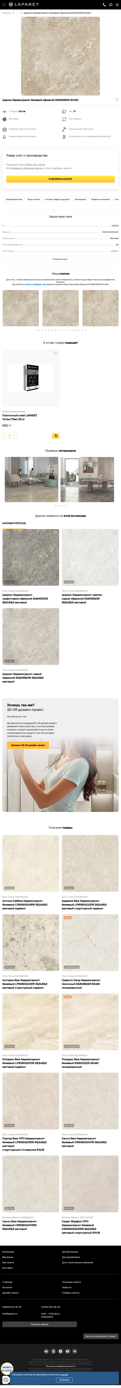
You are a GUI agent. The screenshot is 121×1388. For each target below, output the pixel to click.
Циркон (115, 251)
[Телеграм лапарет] (74, 1351)
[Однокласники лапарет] (53, 1351)
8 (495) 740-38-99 (50, 1307)
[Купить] (55, 435)
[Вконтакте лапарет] (46, 1351)
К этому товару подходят (57, 199)
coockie (64, 1374)
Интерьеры (80, 199)
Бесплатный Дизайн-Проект (101, 1336)
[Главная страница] (24, 4)
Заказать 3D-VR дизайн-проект (28, 745)
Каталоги (7, 1287)
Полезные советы (71, 1282)
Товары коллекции (100, 199)
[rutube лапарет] (67, 1351)
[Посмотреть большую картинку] (60, 56)
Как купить (8, 1262)
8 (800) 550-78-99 (34, 164)
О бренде (7, 1282)
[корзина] (117, 4)
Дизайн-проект (10, 1292)
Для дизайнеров (71, 1257)
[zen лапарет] (60, 1351)
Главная (6, 13)
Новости (66, 1287)
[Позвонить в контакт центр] (104, 4)
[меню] (4, 4)
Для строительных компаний (77, 1262)
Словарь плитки (70, 1292)
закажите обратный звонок (27, 168)
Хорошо (64, 1380)
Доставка (7, 1267)
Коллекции (8, 1251)
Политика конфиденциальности (60, 1366)
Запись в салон (7, 1369)
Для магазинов (70, 1251)
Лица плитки (33, 199)
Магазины (7, 1257)
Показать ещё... (60, 259)
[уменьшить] (5, 435)
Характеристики (14, 199)
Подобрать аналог (60, 179)
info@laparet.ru (9, 1313)
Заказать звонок (40, 1324)
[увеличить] (14, 435)
